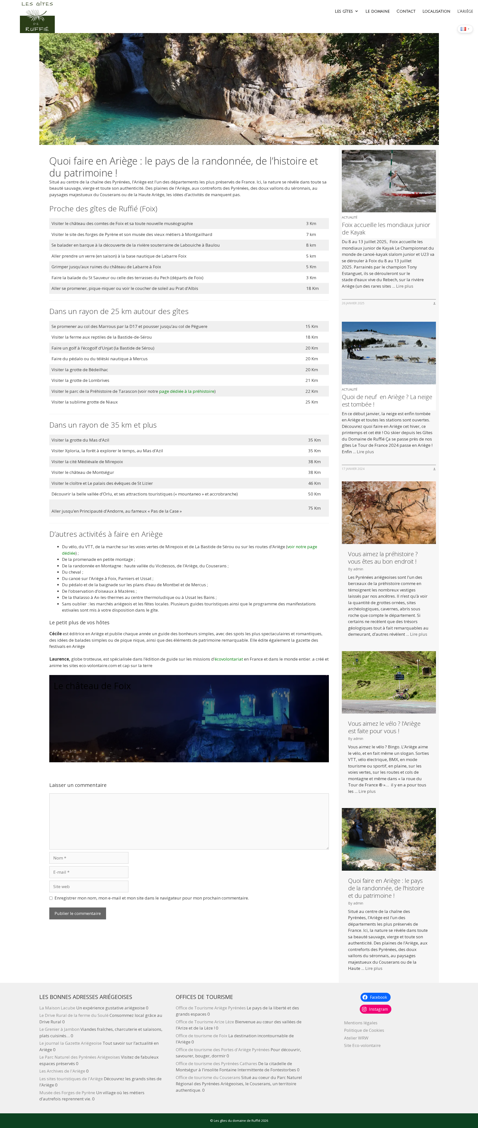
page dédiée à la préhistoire (186, 391)
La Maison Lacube (57, 1008)
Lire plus (404, 286)
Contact (406, 11)
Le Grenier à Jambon (59, 1029)
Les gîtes (344, 11)
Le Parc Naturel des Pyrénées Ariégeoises (79, 1057)
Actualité (350, 217)
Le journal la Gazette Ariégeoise (70, 1043)
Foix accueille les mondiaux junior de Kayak (386, 228)
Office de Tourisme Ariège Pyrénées (211, 1008)
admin (358, 569)
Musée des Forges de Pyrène (67, 1092)
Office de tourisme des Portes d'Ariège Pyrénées (223, 1049)
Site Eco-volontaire (362, 1045)
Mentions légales (360, 1023)
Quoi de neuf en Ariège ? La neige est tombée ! (387, 400)
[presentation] (389, 181)
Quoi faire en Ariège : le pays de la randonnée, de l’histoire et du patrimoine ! (386, 888)
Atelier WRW (356, 1038)
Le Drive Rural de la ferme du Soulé (74, 1015)
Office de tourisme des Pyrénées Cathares (216, 1063)
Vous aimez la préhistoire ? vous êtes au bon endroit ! (383, 557)
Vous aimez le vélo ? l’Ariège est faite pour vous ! (384, 727)
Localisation (436, 11)
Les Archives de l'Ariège (62, 1071)
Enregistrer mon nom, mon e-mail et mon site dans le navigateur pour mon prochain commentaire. (152, 898)
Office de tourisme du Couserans (208, 1077)
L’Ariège (465, 11)
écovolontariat (229, 659)
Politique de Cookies (364, 1030)
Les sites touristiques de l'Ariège (71, 1079)
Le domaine (377, 11)
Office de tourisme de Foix (201, 1035)
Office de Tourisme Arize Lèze (205, 1022)
